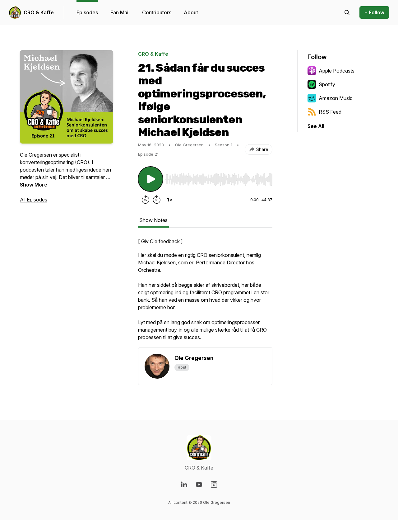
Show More (33, 185)
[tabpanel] (205, 292)
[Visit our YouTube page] (199, 484)
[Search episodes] (347, 12)
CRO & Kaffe (39, 12)
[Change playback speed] (170, 199)
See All (316, 126)
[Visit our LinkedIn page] (184, 484)
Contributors (156, 12)
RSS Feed (330, 112)
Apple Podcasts (336, 71)
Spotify (327, 84)
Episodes (87, 12)
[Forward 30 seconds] (156, 199)
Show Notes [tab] (153, 220)
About (191, 12)
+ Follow (374, 12)
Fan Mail (120, 12)
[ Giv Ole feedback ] (160, 241)
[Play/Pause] (150, 179)
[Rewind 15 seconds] (145, 199)
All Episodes (33, 199)
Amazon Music (336, 98)
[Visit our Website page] (214, 484)
